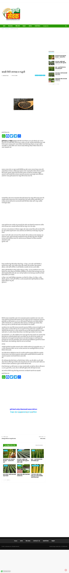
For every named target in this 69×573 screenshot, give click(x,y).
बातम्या (4, 26)
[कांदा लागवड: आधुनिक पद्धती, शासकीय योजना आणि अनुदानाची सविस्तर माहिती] (23, 453)
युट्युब (19, 412)
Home (15, 540)
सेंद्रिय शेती (17, 26)
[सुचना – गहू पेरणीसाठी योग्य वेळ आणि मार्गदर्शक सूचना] (37, 453)
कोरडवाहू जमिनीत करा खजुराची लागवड (9, 438)
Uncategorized (35, 465)
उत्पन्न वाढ (40, 75)
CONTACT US (36, 540)
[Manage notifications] (66, 570)
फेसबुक (12, 412)
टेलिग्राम (35, 412)
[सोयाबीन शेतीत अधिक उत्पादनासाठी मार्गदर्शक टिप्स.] (23, 468)
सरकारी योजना (37, 26)
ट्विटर (16, 412)
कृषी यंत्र (19, 465)
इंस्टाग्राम (24, 412)
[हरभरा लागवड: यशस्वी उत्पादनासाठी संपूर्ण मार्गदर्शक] (9, 468)
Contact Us (45, 26)
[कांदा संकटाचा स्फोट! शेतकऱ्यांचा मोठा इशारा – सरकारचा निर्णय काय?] (9, 453)
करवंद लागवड (42, 438)
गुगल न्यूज (29, 412)
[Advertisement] (46, 13)
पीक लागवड (10, 26)
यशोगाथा (30, 26)
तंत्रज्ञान (24, 26)
